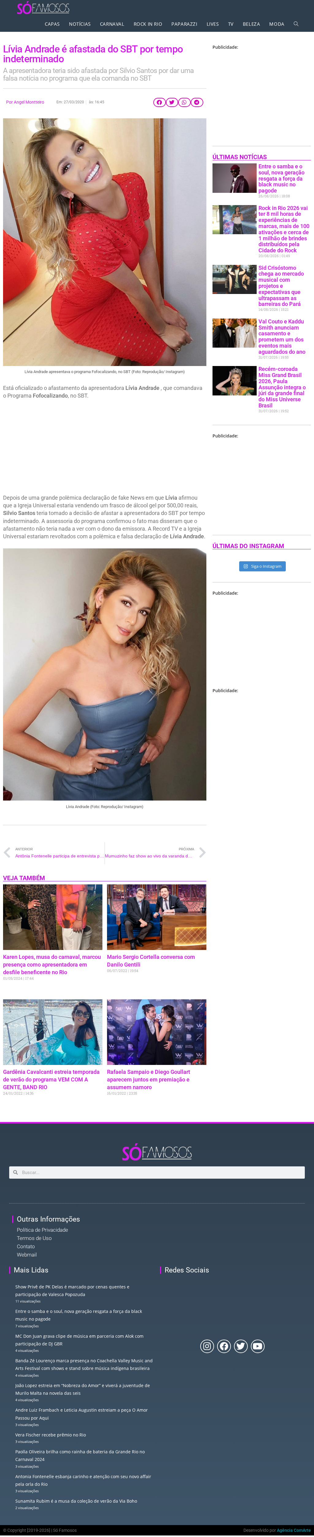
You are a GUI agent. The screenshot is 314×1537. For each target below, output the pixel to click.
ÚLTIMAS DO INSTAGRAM (248, 546)
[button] (159, 102)
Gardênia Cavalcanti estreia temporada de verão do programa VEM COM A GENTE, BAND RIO (51, 1079)
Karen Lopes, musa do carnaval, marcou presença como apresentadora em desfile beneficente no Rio (52, 964)
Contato (26, 1246)
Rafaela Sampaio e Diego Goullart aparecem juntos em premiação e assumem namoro (148, 1079)
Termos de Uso (34, 1238)
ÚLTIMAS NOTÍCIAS (240, 157)
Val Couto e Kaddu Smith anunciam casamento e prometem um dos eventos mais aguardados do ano (281, 336)
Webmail (27, 1255)
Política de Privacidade (42, 1230)
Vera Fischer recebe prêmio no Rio (50, 1435)
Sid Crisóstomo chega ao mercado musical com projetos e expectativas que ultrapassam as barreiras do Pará (281, 286)
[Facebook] (224, 1346)
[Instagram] (207, 1346)
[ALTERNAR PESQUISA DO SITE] (296, 24)
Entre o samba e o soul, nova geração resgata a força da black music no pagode (281, 178)
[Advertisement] (104, 448)
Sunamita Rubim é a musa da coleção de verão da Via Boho (76, 1501)
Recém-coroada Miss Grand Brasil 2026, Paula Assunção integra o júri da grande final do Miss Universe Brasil (282, 387)
